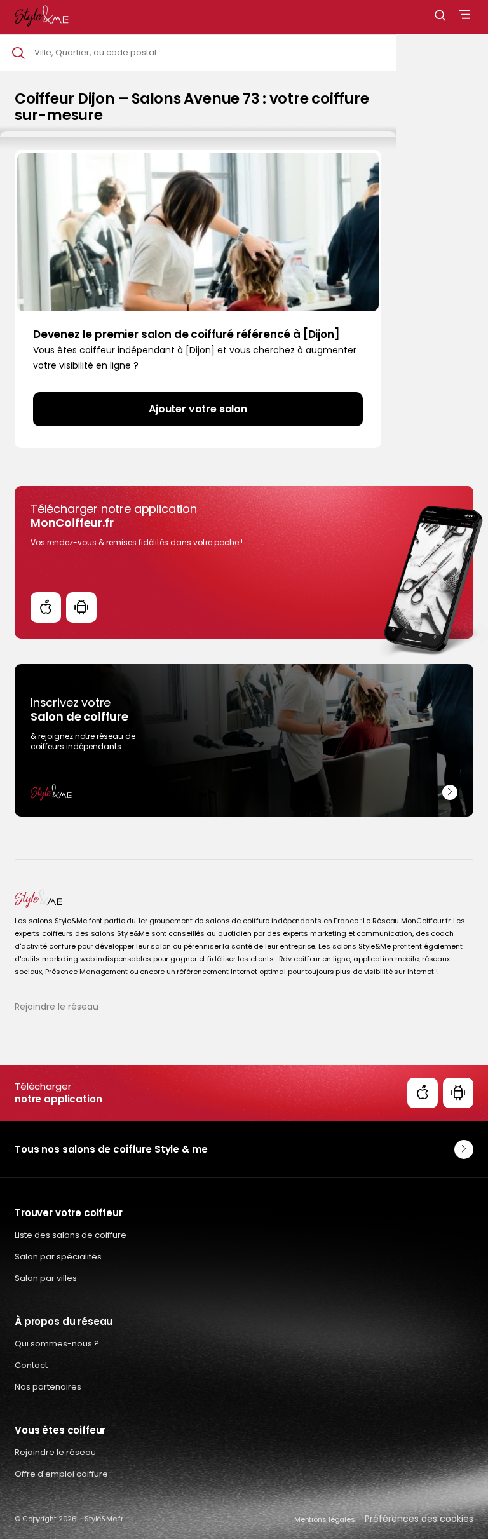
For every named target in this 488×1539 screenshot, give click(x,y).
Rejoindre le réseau (56, 1006)
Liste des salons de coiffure (70, 1235)
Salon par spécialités (58, 1257)
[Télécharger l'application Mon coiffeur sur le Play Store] (81, 607)
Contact (31, 1365)
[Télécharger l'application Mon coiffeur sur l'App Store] (45, 607)
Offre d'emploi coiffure (61, 1474)
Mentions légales (324, 1519)
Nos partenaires (48, 1387)
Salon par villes (46, 1278)
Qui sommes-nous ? (57, 1344)
